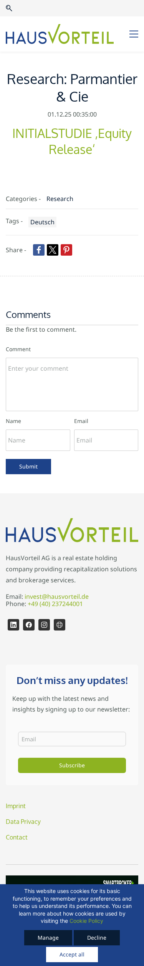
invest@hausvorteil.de (57, 596)
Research (59, 198)
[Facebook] (29, 624)
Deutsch (42, 222)
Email (81, 421)
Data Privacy (23, 822)
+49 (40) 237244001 (55, 604)
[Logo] (60, 34)
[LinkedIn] (13, 624)
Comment (18, 349)
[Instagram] (44, 624)
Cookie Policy (86, 920)
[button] (9, 8)
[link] (39, 250)
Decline (96, 937)
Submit (28, 466)
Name (13, 421)
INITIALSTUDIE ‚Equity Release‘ (72, 142)
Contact (17, 837)
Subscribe (72, 765)
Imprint (16, 806)
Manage (48, 937)
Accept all (72, 954)
